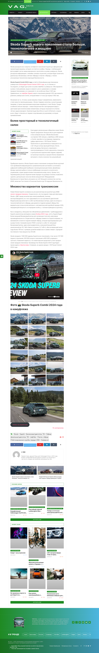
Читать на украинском (20, 425)
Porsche (27, 634)
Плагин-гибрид (43, 437)
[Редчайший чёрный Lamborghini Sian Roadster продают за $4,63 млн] (37, 496)
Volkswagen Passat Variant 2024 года (31, 84)
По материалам (58, 428)
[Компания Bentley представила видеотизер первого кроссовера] (75, 95)
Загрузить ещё (37, 519)
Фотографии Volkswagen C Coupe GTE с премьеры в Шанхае (22, 135)
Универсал (44, 440)
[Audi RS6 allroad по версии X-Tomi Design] (13, 142)
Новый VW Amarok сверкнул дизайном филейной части (75, 119)
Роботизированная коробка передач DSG (25, 440)
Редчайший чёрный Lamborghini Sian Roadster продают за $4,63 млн (36, 510)
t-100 (23, 452)
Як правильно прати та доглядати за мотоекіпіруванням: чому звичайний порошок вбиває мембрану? (18, 594)
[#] (81, 1)
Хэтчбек (42, 634)
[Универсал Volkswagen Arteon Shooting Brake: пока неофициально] (13, 148)
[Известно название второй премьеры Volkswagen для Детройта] (85, 95)
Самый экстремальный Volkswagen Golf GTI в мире (85, 119)
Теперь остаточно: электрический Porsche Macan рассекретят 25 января (55, 511)
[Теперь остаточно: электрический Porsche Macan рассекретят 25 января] (55, 496)
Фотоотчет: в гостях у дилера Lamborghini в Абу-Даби (79, 81)
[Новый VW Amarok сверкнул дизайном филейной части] (75, 113)
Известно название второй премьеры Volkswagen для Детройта (84, 102)
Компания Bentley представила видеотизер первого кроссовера (75, 102)
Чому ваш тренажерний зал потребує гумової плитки (25, 648)
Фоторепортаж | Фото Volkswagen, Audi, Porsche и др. (25, 18)
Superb (22, 434)
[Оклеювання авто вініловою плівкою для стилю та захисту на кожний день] (55, 579)
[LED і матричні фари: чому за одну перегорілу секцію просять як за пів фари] (55, 537)
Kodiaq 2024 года (42, 214)
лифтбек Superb (27, 93)
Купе (65, 634)
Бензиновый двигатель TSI (35, 434)
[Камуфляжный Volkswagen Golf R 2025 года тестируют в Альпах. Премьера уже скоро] (18, 497)
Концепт (86, 634)
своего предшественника (19, 194)
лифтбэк (33, 437)
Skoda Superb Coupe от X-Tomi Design (22, 153)
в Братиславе (24, 245)
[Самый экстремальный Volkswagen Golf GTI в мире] (85, 113)
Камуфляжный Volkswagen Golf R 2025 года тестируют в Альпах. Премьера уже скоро (18, 512)
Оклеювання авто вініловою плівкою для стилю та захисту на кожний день (54, 595)
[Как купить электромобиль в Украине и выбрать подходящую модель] (37, 578)
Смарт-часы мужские (17, 553)
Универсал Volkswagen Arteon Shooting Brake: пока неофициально (22, 147)
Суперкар (34, 634)
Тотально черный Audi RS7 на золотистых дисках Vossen (49, 1)
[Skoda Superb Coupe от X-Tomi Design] (13, 154)
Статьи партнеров (15, 550)
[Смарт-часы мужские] (18, 537)
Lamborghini (51, 634)
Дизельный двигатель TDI (20, 437)
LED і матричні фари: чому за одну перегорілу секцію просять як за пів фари (54, 554)
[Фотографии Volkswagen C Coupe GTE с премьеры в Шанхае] (13, 136)
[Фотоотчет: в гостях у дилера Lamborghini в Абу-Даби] (80, 68)
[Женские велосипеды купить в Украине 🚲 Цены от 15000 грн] (37, 542)
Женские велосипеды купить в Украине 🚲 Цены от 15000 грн (36, 563)
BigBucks (77, 133)
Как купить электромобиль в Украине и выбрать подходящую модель (36, 594)
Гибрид (48, 434)
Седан (59, 634)
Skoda (16, 434)
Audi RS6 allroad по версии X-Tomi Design (21, 141)
